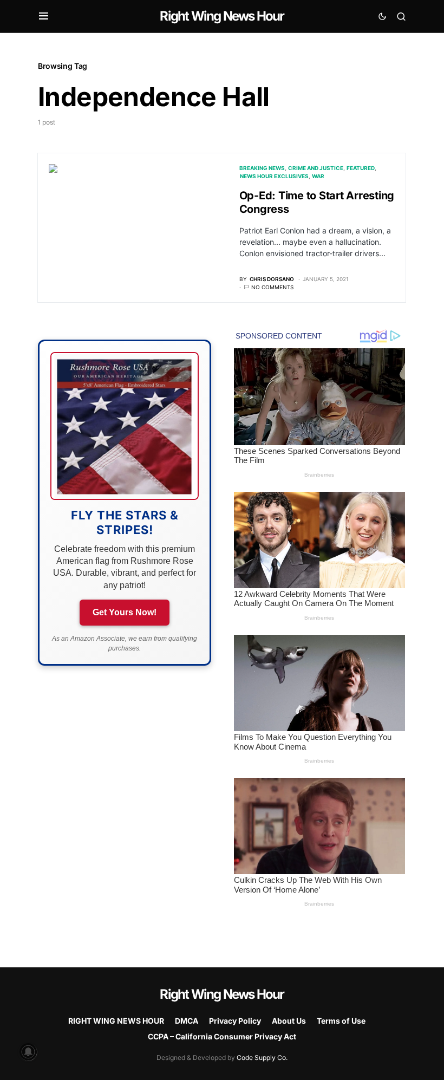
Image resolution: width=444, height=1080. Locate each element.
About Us (289, 1020)
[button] (43, 16)
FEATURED (361, 168)
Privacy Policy (235, 1020)
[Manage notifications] (28, 1052)
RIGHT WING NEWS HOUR (116, 1020)
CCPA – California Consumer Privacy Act (222, 1036)
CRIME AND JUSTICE (315, 168)
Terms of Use (341, 1020)
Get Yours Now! (124, 612)
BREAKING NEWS (262, 168)
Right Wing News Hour (222, 16)
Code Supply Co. (262, 1057)
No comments (272, 287)
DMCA (186, 1020)
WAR (318, 176)
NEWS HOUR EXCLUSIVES (274, 176)
